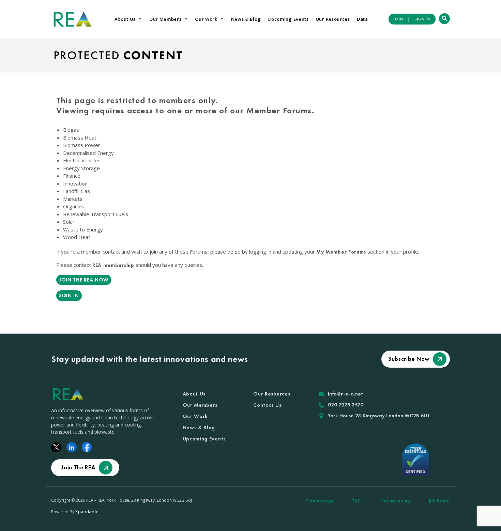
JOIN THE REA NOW (84, 279)
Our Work (206, 19)
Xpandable (86, 512)
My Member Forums (341, 251)
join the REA (78, 467)
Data (362, 19)
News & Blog (246, 19)
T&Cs (357, 501)
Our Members (165, 19)
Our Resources (333, 19)
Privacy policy (396, 501)
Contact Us (267, 405)
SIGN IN (422, 19)
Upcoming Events (288, 19)
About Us (125, 19)
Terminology (319, 501)
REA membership (113, 265)
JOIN (398, 19)
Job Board (439, 501)
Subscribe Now (408, 359)
